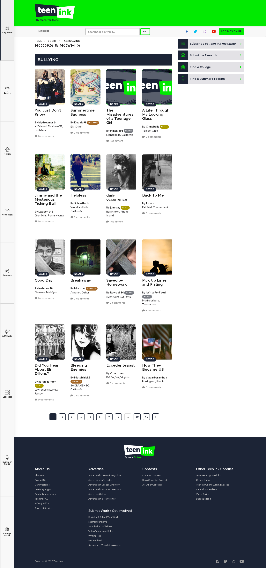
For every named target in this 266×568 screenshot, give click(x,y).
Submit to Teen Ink (203, 55)
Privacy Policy (42, 503)
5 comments (153, 310)
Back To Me (153, 195)
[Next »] (155, 416)
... (128, 416)
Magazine (7, 32)
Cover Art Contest (151, 475)
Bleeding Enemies (78, 367)
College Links (203, 480)
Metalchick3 (82, 377)
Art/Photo (7, 336)
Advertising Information (100, 480)
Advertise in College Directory (104, 484)
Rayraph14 (117, 292)
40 (146, 416)
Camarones (117, 373)
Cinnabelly (152, 126)
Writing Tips (94, 535)
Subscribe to (213, 43)
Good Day (44, 280)
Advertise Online (97, 494)
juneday (115, 207)
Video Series (202, 494)
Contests (7, 397)
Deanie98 (80, 122)
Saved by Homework (116, 282)
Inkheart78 (45, 288)
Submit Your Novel (97, 521)
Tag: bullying (71, 40)
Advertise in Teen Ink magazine (104, 475)
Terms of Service (43, 508)
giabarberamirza (156, 377)
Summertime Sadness (82, 112)
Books (52, 40)
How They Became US (153, 367)
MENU (42, 31)
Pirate (150, 203)
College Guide (7, 534)
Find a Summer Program (207, 79)
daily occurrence (116, 197)
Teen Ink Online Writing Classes (212, 484)
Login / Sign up (231, 31)
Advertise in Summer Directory (104, 489)
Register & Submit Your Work (103, 517)
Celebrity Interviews (45, 494)
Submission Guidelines (100, 526)
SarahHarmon (47, 381)
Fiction (7, 154)
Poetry (7, 93)
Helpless (78, 195)
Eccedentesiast (120, 365)
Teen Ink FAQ (41, 498)
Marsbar (79, 288)
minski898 (116, 130)
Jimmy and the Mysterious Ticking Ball (48, 199)
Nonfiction (7, 215)
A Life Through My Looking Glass (155, 114)
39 (137, 416)
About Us (39, 475)
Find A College (200, 67)
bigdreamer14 (47, 122)
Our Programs (42, 484)
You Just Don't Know (48, 112)
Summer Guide (7, 463)
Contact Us (40, 480)
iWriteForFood (156, 292)
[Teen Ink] (59, 12)
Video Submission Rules (100, 531)
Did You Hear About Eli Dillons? (46, 369)
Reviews (7, 275)
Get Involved (95, 540)
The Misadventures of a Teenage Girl (119, 116)
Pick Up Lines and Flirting (154, 282)
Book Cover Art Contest (154, 480)
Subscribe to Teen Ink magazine (104, 545)
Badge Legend (203, 498)
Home (38, 40)
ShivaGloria (81, 203)
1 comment (116, 140)
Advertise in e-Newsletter (101, 498)
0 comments (45, 136)
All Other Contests (152, 484)
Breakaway (80, 280)
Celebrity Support (44, 489)
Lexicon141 (45, 211)
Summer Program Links (208, 475)
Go (145, 31)
